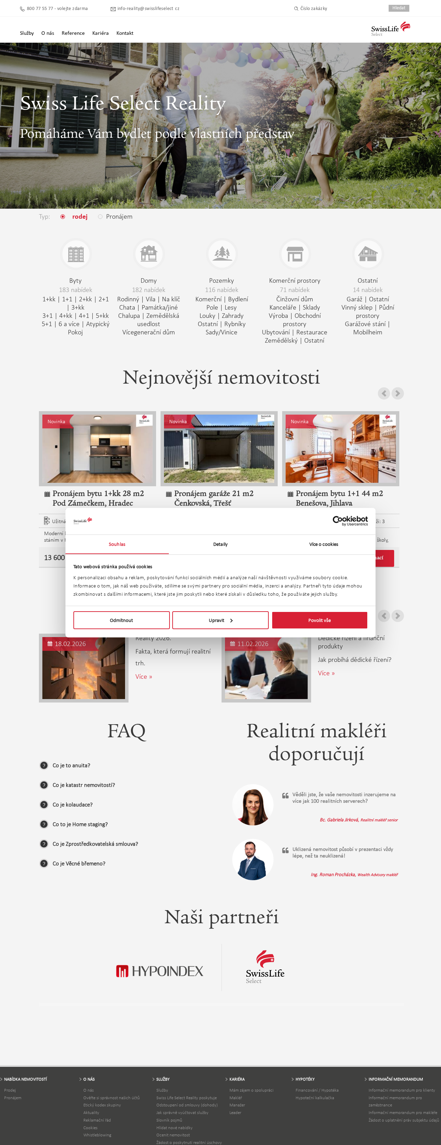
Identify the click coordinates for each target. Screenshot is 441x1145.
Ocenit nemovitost (173, 1134)
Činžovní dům (294, 299)
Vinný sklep (356, 307)
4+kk (65, 315)
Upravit (216, 620)
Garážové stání (365, 324)
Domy (149, 280)
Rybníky (235, 324)
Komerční (208, 299)
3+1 (47, 315)
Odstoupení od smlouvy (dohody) (187, 1104)
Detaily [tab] (220, 544)
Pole (212, 307)
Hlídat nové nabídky (174, 1127)
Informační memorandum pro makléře (403, 1112)
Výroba (278, 315)
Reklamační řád (97, 1120)
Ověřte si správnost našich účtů (111, 1097)
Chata (127, 307)
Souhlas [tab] (117, 544)
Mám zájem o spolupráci (251, 1090)
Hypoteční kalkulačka (315, 1097)
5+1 (47, 324)
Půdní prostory (375, 311)
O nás (88, 1090)
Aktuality (91, 1112)
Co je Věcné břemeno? (79, 863)
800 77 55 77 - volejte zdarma (57, 8)
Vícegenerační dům (148, 332)
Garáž (354, 299)
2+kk (85, 299)
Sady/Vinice (221, 332)
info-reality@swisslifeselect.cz (148, 8)
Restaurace (311, 332)
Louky (207, 315)
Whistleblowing (97, 1134)
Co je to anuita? (71, 765)
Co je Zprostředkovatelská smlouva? (95, 843)
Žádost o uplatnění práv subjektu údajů (404, 1120)
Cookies (90, 1127)
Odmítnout (121, 620)
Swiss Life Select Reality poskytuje (186, 1097)
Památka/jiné (160, 307)
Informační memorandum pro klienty (402, 1090)
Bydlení (238, 299)
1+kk (48, 299)
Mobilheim (367, 332)
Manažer (237, 1104)
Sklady (311, 307)
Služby (162, 1090)
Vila (150, 299)
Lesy (231, 307)
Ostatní (208, 324)
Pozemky (221, 280)
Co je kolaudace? (73, 804)
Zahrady (233, 315)
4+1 (84, 315)
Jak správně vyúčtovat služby (182, 1112)
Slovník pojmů (169, 1120)
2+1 (104, 299)
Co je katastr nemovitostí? (84, 785)
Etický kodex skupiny (102, 1104)
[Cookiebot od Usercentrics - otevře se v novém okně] (338, 521)
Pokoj (75, 332)
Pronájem (12, 1097)
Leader (235, 1112)
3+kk (77, 307)
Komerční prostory (294, 280)
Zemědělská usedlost (158, 319)
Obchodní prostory (302, 319)
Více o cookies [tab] (323, 544)
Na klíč (171, 299)
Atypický (98, 324)
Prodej (10, 1090)
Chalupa (129, 315)
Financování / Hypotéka (317, 1090)
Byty (75, 280)
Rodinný (128, 299)
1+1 (67, 299)
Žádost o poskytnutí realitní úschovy (189, 1142)
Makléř (235, 1097)
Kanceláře (282, 307)
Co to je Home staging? (80, 824)
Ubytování (276, 332)
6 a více (69, 324)
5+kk (102, 315)
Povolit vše (319, 620)
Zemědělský (281, 340)
